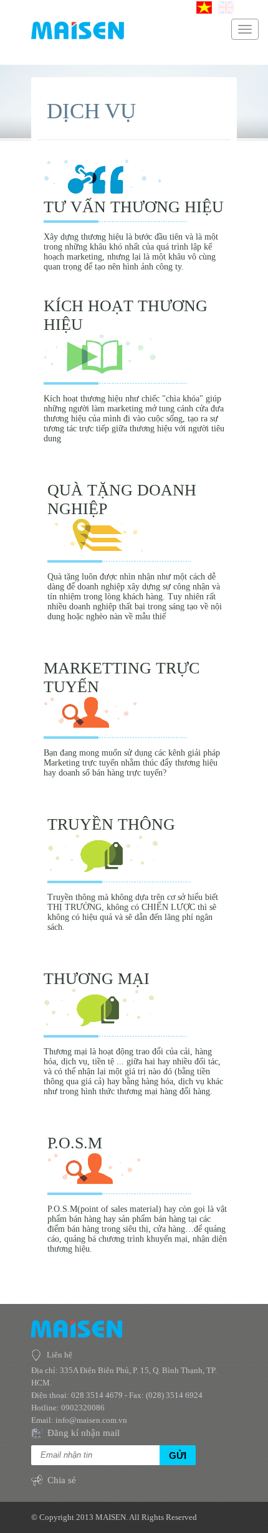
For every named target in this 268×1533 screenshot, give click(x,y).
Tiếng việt (204, 7)
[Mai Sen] (78, 37)
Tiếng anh (226, 7)
